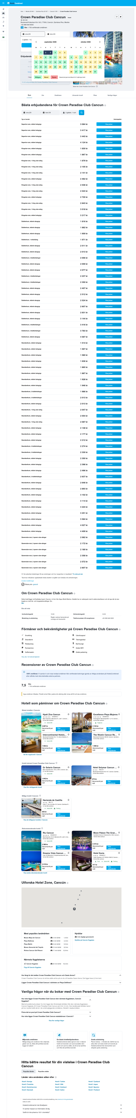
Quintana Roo (40, 11)
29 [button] (41, 72)
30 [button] (45, 72)
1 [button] (40, 52)
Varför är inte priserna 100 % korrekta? (36, 1112)
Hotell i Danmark (27, 1090)
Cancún (52, 11)
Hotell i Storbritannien (29, 1087)
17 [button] (50, 62)
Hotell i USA (59, 1084)
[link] (32, 754)
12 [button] (60, 57)
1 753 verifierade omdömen (37, 27)
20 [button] (65, 62)
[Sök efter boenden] (3, 13)
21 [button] (36, 67)
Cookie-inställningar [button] (28, 581)
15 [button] (41, 62)
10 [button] (50, 57)
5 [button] (71, 57)
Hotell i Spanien (94, 1087)
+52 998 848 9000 (27, 25)
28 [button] (36, 72)
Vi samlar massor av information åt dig (36, 1109)
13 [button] (65, 57)
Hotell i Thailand (94, 1090)
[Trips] (3, 32)
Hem (22, 11)
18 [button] (55, 62)
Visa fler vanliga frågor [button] (56, 1020)
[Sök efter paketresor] (3, 22)
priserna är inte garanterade (65, 1099)
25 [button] (55, 67)
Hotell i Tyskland (94, 1081)
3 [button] (50, 52)
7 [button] (36, 57)
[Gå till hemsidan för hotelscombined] (15, 3)
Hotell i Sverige (27, 1081)
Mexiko (28, 11)
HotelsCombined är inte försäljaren (35, 1105)
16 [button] (45, 62)
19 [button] (60, 62)
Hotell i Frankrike (27, 1084)
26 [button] (60, 67)
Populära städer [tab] (43, 1071)
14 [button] (36, 62)
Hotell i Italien (60, 1090)
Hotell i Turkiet (60, 1081)
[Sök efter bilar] (3, 18)
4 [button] (55, 52)
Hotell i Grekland (61, 1087)
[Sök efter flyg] (3, 9)
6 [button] (64, 52)
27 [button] (65, 67)
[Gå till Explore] (3, 26)
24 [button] (50, 67)
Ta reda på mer (78, 574)
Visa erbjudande (61, 729)
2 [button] (45, 52)
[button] (3, 3)
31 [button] (95, 72)
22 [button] (41, 67)
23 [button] (45, 67)
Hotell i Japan (93, 1084)
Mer (23, 603)
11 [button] (55, 57)
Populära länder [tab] (28, 1071)
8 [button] (40, 57)
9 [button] (45, 57)
